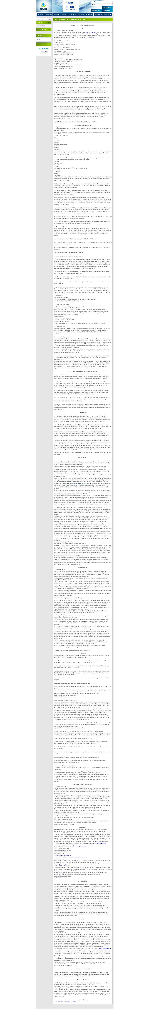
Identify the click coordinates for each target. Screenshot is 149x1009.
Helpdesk (41, 35)
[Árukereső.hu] (44, 49)
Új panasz (39, 39)
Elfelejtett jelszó (96, 10)
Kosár (40, 22)
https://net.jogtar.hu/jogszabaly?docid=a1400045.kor (78, 483)
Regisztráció (107, 10)
